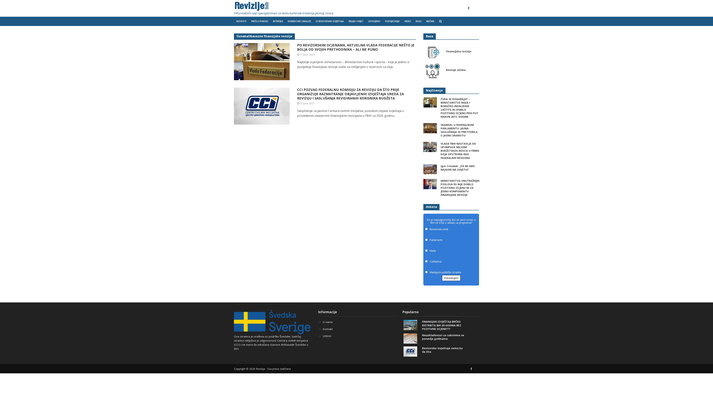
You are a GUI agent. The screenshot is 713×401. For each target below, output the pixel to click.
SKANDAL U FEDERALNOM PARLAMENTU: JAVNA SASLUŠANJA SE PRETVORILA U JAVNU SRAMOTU (459, 130)
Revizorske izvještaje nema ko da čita (442, 349)
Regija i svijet (356, 21)
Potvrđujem (451, 278)
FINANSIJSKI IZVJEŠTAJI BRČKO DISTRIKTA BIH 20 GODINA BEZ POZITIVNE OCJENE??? (441, 325)
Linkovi (327, 336)
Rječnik (430, 21)
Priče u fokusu (259, 21)
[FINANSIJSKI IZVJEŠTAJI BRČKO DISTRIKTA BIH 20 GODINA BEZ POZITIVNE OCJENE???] (410, 325)
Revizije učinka (456, 70)
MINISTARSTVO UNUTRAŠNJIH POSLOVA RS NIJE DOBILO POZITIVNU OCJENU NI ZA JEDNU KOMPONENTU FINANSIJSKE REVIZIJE (460, 188)
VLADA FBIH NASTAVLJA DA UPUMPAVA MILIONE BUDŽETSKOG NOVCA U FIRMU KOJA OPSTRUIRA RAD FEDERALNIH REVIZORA (460, 150)
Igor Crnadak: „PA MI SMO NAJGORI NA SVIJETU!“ (458, 167)
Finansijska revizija (458, 51)
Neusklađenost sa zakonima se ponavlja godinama (443, 336)
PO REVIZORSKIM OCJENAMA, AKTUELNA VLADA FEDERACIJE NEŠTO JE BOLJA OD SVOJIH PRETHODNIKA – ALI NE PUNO (355, 47)
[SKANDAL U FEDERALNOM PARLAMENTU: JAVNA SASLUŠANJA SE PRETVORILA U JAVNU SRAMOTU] (430, 128)
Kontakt (328, 329)
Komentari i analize (299, 21)
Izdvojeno (374, 21)
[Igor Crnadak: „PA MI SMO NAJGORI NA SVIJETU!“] (430, 169)
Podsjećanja (392, 21)
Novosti (241, 21)
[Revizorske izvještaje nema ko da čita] (410, 351)
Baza (418, 21)
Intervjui (278, 21)
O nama (328, 322)
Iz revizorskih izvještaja (330, 21)
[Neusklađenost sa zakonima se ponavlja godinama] (410, 338)
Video (407, 21)
